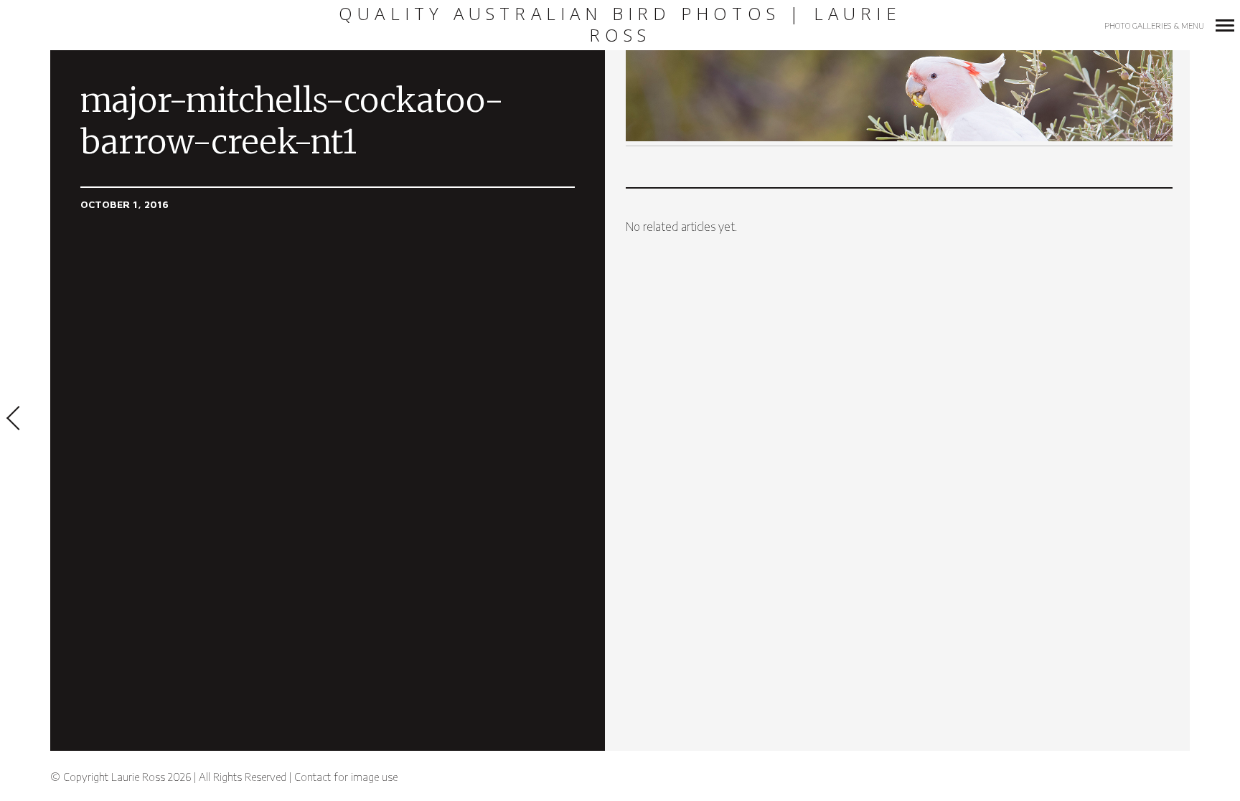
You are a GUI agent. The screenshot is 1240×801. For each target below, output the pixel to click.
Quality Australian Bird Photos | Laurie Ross (620, 25)
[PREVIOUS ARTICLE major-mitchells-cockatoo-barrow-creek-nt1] (25, 419)
